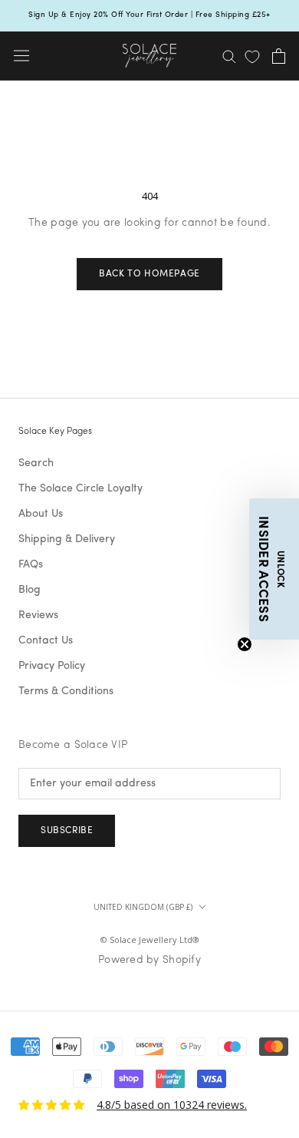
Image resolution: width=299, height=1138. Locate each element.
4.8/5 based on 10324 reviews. (172, 1104)
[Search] (229, 55)
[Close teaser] (244, 644)
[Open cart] (278, 56)
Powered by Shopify (149, 960)
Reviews (38, 615)
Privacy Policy (51, 666)
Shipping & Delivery (66, 539)
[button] (274, 569)
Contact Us (45, 641)
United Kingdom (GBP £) (143, 906)
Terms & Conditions (65, 691)
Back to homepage (149, 274)
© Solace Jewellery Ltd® (149, 939)
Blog (29, 590)
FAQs (30, 565)
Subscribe (67, 830)
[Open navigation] (21, 56)
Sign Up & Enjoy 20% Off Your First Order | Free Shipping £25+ (149, 15)
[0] (252, 57)
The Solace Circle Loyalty (80, 489)
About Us (40, 514)
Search (36, 463)
